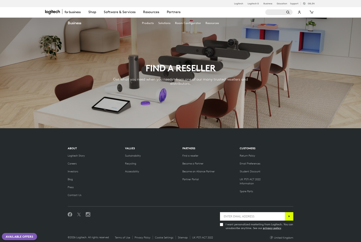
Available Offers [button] (19, 236)
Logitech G (253, 4)
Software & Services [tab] (120, 12)
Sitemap (183, 237)
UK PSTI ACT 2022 (202, 237)
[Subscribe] (289, 216)
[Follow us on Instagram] (88, 214)
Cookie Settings (164, 237)
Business (267, 4)
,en (311, 3)
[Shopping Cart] (311, 12)
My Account (299, 12)
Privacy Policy (142, 237)
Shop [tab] (92, 12)
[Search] (279, 12)
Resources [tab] (151, 12)
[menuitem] (148, 23)
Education (282, 4)
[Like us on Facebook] (70, 214)
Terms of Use (122, 237)
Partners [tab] (173, 12)
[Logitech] (65, 11)
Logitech (238, 4)
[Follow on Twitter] (79, 214)
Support (294, 3)
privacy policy (272, 228)
